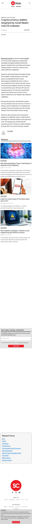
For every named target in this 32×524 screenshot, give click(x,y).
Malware (3, 17)
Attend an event (18, 506)
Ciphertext (5, 443)
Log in (13, 6)
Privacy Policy (26, 342)
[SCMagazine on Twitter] (16, 492)
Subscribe (16, 346)
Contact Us (17, 499)
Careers (22, 499)
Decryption (5, 455)
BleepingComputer (7, 58)
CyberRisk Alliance (11, 499)
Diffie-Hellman (6, 458)
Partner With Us (16, 508)
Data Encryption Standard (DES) (11, 453)
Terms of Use (21, 342)
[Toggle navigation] (3, 3)
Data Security (11, 17)
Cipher (4, 441)
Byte (3, 439)
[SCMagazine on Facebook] (12, 492)
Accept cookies (16, 522)
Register (18, 6)
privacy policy (21, 518)
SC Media (6, 499)
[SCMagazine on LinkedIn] (19, 492)
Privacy (26, 499)
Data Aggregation (7, 451)
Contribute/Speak (11, 506)
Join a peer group (24, 506)
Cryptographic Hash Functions (11, 448)
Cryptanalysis (6, 446)
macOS (26, 58)
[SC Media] (16, 3)
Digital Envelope (7, 460)
